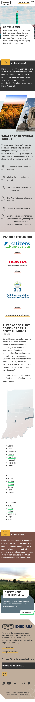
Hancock (11, 460)
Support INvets (10, 651)
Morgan (11, 484)
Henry (10, 465)
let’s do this (26, 612)
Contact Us (8, 647)
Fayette (11, 454)
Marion (11, 481)
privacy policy (24, 694)
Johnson (11, 475)
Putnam (11, 492)
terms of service (12, 694)
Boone (10, 446)
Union (10, 511)
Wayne (11, 519)
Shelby (10, 508)
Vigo (10, 516)
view (17, 253)
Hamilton (12, 457)
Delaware (12, 451)
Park (10, 489)
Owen (10, 487)
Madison (11, 478)
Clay (9, 448)
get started (24, 2)
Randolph (12, 502)
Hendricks (12, 463)
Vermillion (12, 514)
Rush (10, 505)
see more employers (17, 315)
